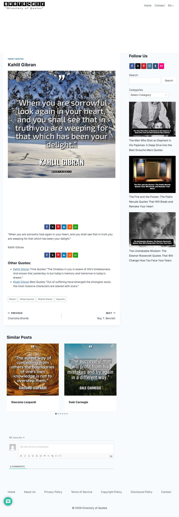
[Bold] (21, 456)
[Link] (52, 456)
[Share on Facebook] (46, 226)
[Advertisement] (89, 32)
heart (12, 299)
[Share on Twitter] (52, 226)
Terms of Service (81, 492)
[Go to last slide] (11, 377)
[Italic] (25, 456)
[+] (60, 456)
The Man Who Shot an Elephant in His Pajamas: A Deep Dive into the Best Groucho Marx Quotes (150, 145)
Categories (136, 90)
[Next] (111, 377)
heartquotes (27, 299)
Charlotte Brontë (18, 316)
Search (133, 75)
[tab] (56, 413)
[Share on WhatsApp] (75, 226)
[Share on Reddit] (69, 226)
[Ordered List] (37, 456)
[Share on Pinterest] (58, 226)
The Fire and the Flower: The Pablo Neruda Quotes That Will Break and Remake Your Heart (151, 201)
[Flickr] (161, 66)
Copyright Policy (111, 492)
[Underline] (29, 456)
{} (56, 456)
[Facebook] (132, 66)
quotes (60, 299)
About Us (30, 492)
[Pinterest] (143, 66)
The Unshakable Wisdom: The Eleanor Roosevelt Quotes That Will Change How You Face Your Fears (151, 255)
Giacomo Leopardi (23, 402)
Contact (160, 5)
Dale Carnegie (78, 402)
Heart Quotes (16, 59)
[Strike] (33, 456)
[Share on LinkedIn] (64, 226)
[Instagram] (149, 66)
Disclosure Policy (141, 492)
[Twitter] (138, 66)
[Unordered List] (41, 456)
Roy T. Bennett (106, 316)
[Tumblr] (155, 66)
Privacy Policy (53, 492)
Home (147, 5)
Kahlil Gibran (45, 299)
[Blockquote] (45, 456)
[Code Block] (48, 456)
